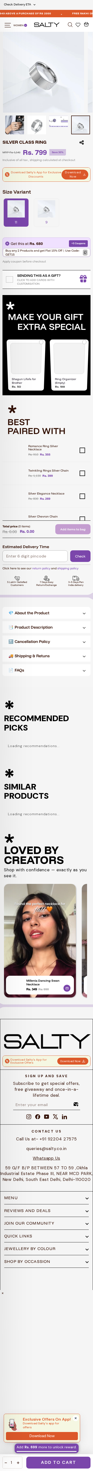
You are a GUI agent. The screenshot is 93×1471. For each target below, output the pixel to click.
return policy (41, 568)
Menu (11, 1197)
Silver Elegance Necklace (46, 493)
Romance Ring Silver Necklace (43, 447)
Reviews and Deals (27, 1210)
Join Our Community (29, 1223)
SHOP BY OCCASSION (27, 1261)
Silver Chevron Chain (43, 516)
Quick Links (18, 1235)
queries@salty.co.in (46, 1148)
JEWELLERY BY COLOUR (30, 1248)
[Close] (76, 1418)
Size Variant (16, 192)
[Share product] (82, 142)
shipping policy (67, 568)
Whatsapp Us (46, 1158)
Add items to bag (73, 529)
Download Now (73, 174)
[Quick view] (66, 987)
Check (80, 556)
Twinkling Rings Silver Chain (48, 470)
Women (18, 25)
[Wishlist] (78, 24)
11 (16, 222)
